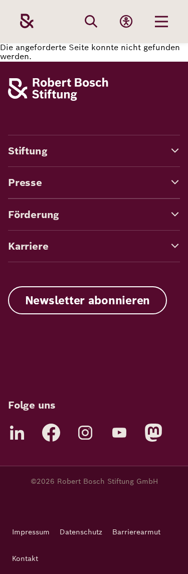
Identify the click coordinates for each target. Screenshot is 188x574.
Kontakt (25, 558)
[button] (94, 150)
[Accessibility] (126, 21)
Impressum (31, 531)
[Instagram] (85, 433)
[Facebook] (51, 433)
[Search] (91, 21)
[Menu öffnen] (161, 21)
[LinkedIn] (17, 433)
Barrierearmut (136, 531)
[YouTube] (119, 433)
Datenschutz (81, 531)
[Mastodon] (153, 433)
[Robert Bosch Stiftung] (58, 98)
